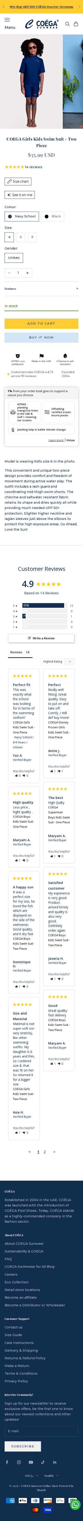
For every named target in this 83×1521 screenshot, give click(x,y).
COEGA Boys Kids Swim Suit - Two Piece (59, 940)
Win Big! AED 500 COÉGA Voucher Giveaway (42, 6)
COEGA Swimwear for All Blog (29, 1267)
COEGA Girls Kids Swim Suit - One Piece (24, 727)
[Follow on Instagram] (19, 1462)
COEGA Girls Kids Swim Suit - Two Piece (24, 1094)
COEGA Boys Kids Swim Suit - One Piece (24, 822)
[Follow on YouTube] (31, 1462)
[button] (18, 776)
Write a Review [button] (44, 638)
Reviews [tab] (16, 652)
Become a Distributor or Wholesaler (35, 1305)
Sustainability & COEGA (24, 1251)
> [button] (54, 1151)
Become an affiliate (21, 1297)
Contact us (14, 1327)
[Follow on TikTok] (43, 1462)
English (49, 1475)
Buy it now (41, 337)
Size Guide (13, 1335)
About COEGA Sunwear (24, 1244)
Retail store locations (22, 1290)
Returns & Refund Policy (25, 1358)
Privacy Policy (16, 1381)
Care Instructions (19, 1343)
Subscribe (22, 1446)
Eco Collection (17, 1282)
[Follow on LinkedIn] (55, 1462)
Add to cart (41, 323)
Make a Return (17, 1366)
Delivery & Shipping (21, 1350)
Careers (11, 1274)
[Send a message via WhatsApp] (75, 1504)
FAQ (8, 1259)
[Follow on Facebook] (7, 1462)
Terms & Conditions (21, 1373)
